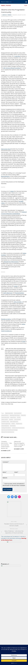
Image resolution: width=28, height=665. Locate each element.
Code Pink (17, 56)
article (15, 286)
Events (3, 5)
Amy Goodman (17, 413)
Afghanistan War (9, 413)
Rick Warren (12, 425)
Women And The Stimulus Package (9, 430)
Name (5, 472)
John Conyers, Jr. (18, 302)
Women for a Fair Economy (11, 261)
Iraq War (11, 419)
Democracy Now (5, 417)
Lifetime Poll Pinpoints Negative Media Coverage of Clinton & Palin (19, 444)
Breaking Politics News (15, 415)
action (23, 324)
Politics (8, 5)
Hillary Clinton (5, 419)
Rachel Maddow (19, 293)
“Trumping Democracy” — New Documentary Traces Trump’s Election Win (6, 445)
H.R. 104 (18, 417)
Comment (6, 462)
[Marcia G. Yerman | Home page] (11, 1)
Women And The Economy (18, 427)
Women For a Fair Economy (8, 432)
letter (12, 191)
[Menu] (26, 2)
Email (16, 472)
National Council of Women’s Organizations (14, 212)
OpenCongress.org (6, 331)
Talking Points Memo (6, 427)
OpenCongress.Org (6, 423)
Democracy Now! (6, 149)
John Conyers (17, 419)
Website (5, 478)
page (23, 341)
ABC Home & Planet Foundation (12, 68)
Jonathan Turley (5, 421)
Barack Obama (5, 415)
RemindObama (5, 176)
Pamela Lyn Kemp (6, 319)
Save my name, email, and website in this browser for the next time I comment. (14, 484)
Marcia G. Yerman (6, 15)
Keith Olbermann (7, 293)
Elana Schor (13, 417)
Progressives (19, 423)
